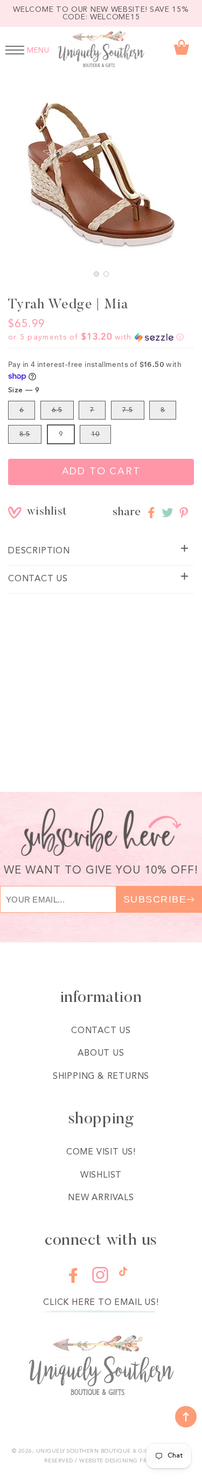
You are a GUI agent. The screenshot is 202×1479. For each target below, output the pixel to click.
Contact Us (101, 1031)
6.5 (57, 410)
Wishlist (101, 1175)
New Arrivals (101, 1198)
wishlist (34, 512)
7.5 (127, 410)
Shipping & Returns (101, 1076)
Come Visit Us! (101, 1152)
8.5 (24, 434)
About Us (101, 1053)
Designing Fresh (131, 1460)
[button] (96, 274)
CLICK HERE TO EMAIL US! (100, 1302)
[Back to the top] (186, 1416)
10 (95, 434)
